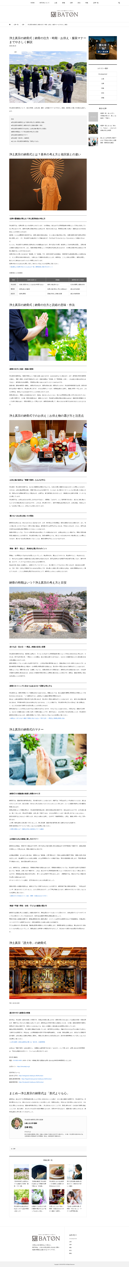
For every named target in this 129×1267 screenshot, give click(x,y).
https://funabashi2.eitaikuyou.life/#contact (31, 1082)
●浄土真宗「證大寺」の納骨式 (20, 138)
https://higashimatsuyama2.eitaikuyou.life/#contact (37, 1079)
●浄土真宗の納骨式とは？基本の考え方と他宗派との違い (28, 122)
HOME (33, 2)
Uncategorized (102, 74)
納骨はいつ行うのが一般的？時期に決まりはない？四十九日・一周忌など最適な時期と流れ (38, 718)
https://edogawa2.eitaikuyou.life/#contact (31, 1075)
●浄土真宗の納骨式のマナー (19, 135)
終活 (79, 2)
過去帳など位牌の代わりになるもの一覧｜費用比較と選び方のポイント (32, 267)
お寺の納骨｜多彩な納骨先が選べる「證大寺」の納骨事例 (28, 1042)
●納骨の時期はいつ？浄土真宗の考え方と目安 (24, 131)
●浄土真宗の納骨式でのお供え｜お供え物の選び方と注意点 (28, 128)
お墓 (55, 2)
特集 (86, 2)
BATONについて (44, 2)
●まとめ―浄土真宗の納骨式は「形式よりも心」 (25, 141)
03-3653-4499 (17, 1060)
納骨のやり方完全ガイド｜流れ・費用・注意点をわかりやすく (29, 896)
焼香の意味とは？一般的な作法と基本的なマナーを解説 (27, 829)
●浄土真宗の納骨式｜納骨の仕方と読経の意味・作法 (26, 125)
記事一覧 (95, 2)
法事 (71, 2)
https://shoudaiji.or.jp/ (23, 1066)
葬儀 (63, 2)
